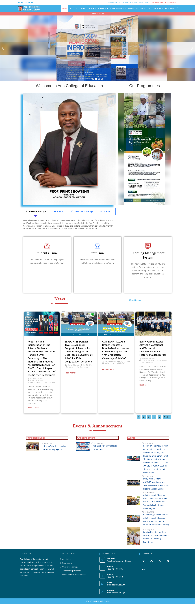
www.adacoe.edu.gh (116, 592)
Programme (67, 563)
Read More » (33, 408)
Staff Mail (133, 2)
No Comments (49, 382)
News (38, 382)
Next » (167, 417)
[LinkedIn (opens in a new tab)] (28, 2)
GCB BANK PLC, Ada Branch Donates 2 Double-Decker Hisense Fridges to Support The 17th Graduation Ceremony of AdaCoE (115, 350)
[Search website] (177, 8)
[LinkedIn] (167, 561)
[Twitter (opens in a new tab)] (19, 2)
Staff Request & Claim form (118, 2)
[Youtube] (143, 569)
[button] (3, 48)
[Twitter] (143, 561)
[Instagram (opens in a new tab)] (25, 2)
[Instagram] (159, 561)
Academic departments (71, 570)
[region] (97, 48)
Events (32, 382)
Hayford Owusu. (36, 378)
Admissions (66, 559)
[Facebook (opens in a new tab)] (22, 2)
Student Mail (143, 2)
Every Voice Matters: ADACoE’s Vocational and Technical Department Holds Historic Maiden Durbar (152, 348)
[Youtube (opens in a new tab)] (32, 2)
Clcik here (97, 268)
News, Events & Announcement (74, 574)
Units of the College (70, 567)
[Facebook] (151, 561)
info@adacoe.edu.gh (116, 584)
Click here (47, 268)
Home (93, 13)
